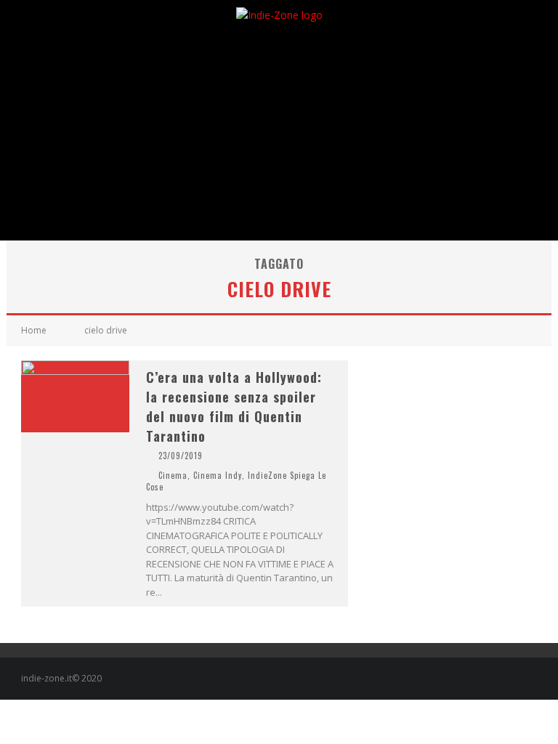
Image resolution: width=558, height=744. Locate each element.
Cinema (172, 475)
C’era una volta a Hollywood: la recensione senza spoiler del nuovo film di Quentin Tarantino (234, 406)
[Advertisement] (279, 131)
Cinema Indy (217, 475)
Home (33, 330)
